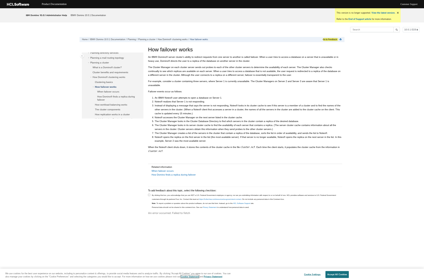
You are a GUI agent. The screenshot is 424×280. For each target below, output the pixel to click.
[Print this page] (341, 39)
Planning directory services (104, 53)
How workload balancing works (111, 104)
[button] (89, 53)
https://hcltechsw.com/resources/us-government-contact (220, 199)
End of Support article (360, 19)
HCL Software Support (241, 203)
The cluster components (107, 109)
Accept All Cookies (337, 274)
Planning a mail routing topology (107, 57)
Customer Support (409, 4)
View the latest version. (383, 13)
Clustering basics (104, 82)
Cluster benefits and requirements (110, 72)
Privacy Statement (210, 207)
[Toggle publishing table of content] (82, 56)
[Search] (396, 29)
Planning (132, 39)
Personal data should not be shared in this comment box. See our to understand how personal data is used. (200, 207)
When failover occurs (108, 91)
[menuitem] (88, 15)
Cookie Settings (312, 274)
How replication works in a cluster (112, 114)
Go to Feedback (330, 39)
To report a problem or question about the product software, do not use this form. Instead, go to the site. (203, 203)
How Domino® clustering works (173, 39)
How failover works (199, 39)
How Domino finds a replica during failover (174, 174)
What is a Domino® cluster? (107, 67)
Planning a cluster (146, 39)
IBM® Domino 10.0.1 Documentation (88, 15)
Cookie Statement (190, 276)
